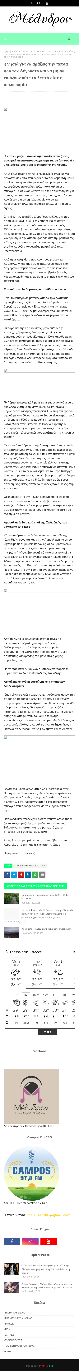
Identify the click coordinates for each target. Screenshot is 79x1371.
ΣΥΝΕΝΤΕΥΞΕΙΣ (13, 1340)
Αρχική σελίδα (11, 51)
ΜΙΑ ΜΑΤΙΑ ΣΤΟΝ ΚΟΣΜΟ (18, 1318)
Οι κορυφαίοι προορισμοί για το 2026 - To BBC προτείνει (46, 896)
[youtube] (47, 3)
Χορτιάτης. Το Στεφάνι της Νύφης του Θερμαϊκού (46, 928)
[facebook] (31, 3)
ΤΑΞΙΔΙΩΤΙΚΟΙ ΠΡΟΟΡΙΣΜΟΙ (35, 51)
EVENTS (9, 1351)
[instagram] (38, 3)
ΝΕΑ (7, 1329)
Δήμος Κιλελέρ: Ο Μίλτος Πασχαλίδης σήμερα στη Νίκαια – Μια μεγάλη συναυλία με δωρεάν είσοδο (46, 1285)
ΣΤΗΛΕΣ (9, 1334)
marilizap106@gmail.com (48, 1215)
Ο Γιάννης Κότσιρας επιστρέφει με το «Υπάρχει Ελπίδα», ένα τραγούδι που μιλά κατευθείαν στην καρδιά (46, 1269)
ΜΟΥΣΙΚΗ (10, 1323)
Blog (51, 1366)
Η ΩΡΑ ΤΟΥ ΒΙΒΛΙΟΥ (16, 1312)
